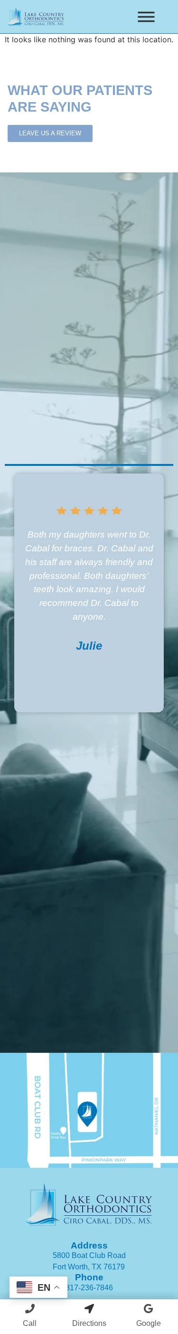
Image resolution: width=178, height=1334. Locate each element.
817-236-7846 (89, 1288)
